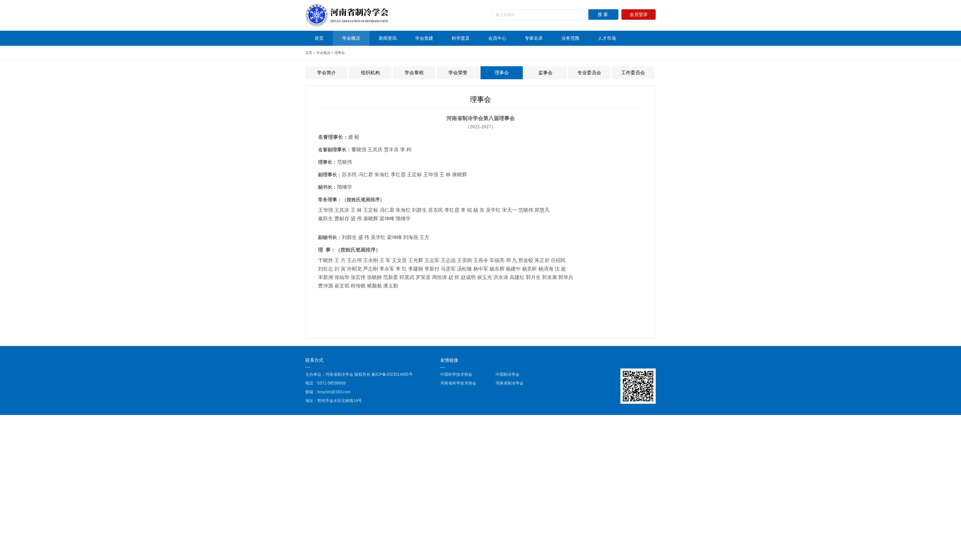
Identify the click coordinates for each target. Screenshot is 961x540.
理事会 (339, 53)
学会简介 (326, 72)
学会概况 (351, 38)
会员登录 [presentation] (639, 14)
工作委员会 (633, 72)
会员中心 (497, 38)
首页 (319, 38)
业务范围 (570, 38)
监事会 (545, 72)
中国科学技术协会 (456, 374)
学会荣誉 (457, 72)
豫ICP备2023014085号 (392, 374)
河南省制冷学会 (510, 383)
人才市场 (607, 38)
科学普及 (461, 38)
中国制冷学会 (508, 374)
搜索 (603, 14)
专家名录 (534, 38)
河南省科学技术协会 (458, 383)
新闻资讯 (388, 38)
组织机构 (370, 72)
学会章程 (414, 72)
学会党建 (424, 38)
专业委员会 (589, 72)
